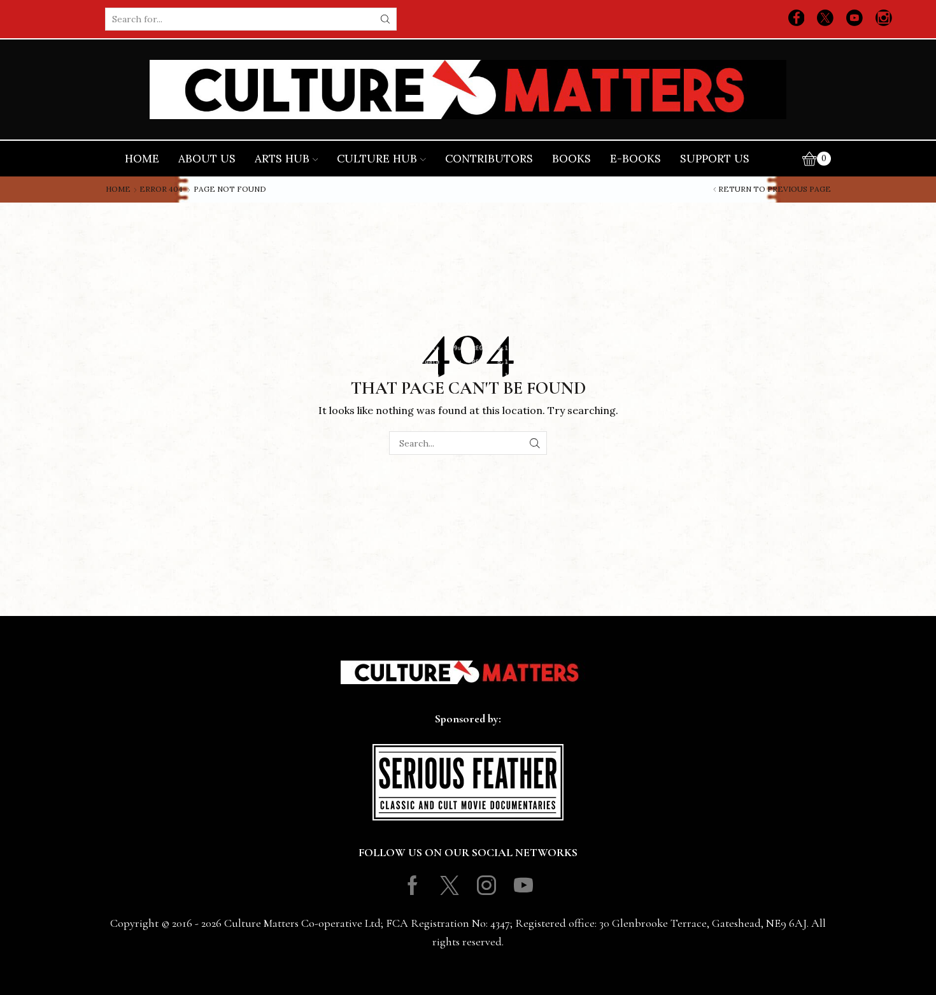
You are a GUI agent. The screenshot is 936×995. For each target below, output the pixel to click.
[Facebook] (796, 19)
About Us (207, 159)
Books (571, 159)
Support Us (714, 159)
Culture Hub (377, 159)
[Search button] (385, 19)
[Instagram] (884, 19)
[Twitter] (825, 19)
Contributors (489, 159)
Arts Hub (282, 159)
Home (142, 159)
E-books (635, 159)
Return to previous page (774, 189)
